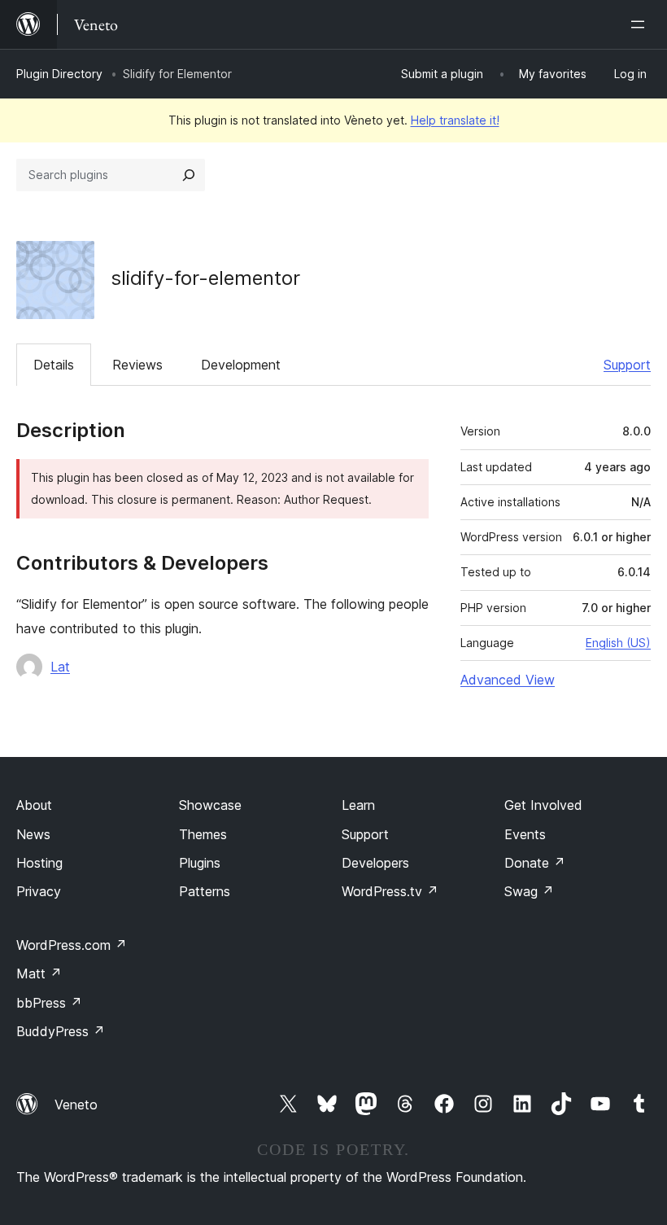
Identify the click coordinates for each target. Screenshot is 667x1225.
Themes (203, 834)
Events (525, 834)
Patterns (204, 891)
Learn (358, 805)
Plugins (199, 863)
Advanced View (507, 680)
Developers (375, 863)
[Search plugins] (188, 175)
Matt (39, 973)
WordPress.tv (390, 891)
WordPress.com (71, 945)
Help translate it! (455, 120)
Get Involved (543, 805)
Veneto (76, 1104)
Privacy (38, 891)
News (33, 834)
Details (53, 365)
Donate (534, 863)
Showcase (210, 805)
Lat (60, 666)
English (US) (618, 643)
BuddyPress (60, 1031)
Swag (529, 891)
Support (627, 365)
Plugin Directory (59, 74)
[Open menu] (641, 24)
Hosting (39, 863)
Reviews (137, 365)
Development (241, 365)
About (34, 805)
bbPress (49, 1003)
